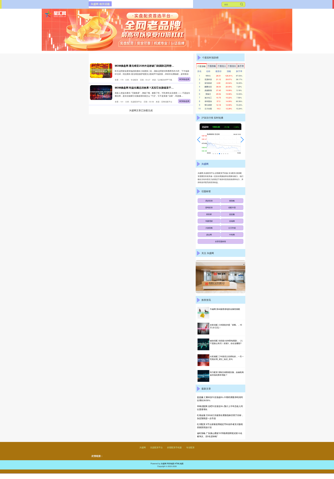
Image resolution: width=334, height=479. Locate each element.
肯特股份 (208, 101)
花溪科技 (208, 79)
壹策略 (232, 200)
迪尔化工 (208, 97)
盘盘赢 (232, 214)
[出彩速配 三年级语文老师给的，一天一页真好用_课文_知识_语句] (203, 360)
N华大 (208, 75)
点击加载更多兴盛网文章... (141, 110)
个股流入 (222, 65)
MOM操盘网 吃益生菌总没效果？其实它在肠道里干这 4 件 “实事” (151, 87)
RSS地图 (170, 463)
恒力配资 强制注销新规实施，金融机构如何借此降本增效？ (227, 373)
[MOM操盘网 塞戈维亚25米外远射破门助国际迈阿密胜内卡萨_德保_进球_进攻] (101, 70)
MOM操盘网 (184, 79)
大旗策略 (209, 227)
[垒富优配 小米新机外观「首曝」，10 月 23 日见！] (203, 328)
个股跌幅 (211, 65)
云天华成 (232, 227)
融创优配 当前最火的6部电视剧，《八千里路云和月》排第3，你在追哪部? (226, 342)
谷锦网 (232, 221)
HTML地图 (179, 463)
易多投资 (209, 200)
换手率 (241, 65)
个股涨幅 (201, 66)
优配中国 (232, 207)
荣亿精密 (208, 105)
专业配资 (190, 447)
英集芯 (208, 94)
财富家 (209, 214)
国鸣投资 (209, 207)
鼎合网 (209, 234)
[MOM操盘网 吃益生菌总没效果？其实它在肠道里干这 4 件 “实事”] (101, 92)
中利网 (232, 234)
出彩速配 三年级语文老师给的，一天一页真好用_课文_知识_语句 (227, 357)
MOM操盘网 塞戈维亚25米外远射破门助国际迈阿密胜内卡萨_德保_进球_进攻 (158, 65)
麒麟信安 (208, 86)
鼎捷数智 (208, 90)
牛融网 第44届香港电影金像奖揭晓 (225, 309)
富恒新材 (208, 83)
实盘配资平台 (156, 447)
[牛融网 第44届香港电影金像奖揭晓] (203, 313)
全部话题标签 (220, 241)
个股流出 (232, 65)
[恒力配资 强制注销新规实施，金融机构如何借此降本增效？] (203, 376)
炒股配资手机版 (174, 447)
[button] (199, 140)
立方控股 (208, 108)
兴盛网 (142, 447)
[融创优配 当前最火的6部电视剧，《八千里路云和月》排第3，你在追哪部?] (203, 344)
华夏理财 (209, 221)
